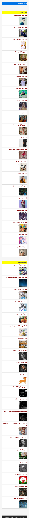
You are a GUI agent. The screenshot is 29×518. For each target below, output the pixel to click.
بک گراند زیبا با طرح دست (20, 350)
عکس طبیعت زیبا (22, 338)
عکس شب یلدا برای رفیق (20, 474)
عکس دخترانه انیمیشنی (21, 235)
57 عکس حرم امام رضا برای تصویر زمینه (17, 326)
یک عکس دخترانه (22, 198)
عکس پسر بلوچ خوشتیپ (20, 15)
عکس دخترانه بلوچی (22, 174)
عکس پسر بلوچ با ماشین (20, 64)
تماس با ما (20, 3)
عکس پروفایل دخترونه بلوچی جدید (18, 149)
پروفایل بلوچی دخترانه (21, 161)
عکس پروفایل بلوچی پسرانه (20, 125)
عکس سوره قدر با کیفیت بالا (20, 387)
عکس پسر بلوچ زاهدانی (21, 88)
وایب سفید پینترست (22, 462)
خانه (25, 3)
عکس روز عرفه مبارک (21, 450)
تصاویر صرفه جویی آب (21, 302)
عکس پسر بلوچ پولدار (21, 76)
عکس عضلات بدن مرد (21, 362)
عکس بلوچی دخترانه (22, 101)
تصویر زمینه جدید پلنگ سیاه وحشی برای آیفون (15, 411)
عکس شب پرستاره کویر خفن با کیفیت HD (16, 277)
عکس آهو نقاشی (22, 375)
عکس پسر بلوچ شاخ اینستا (20, 27)
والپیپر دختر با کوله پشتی (20, 265)
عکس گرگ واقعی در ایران (20, 289)
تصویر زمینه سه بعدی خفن (20, 498)
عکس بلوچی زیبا (23, 113)
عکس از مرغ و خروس (21, 314)
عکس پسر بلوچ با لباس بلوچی (19, 40)
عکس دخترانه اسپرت (21, 247)
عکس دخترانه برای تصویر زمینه (19, 186)
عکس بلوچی (24, 137)
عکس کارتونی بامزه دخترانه (20, 222)
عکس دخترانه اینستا (22, 210)
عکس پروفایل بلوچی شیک (20, 52)
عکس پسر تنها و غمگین (21, 399)
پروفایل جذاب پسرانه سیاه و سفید (18, 438)
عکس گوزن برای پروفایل (21, 486)
